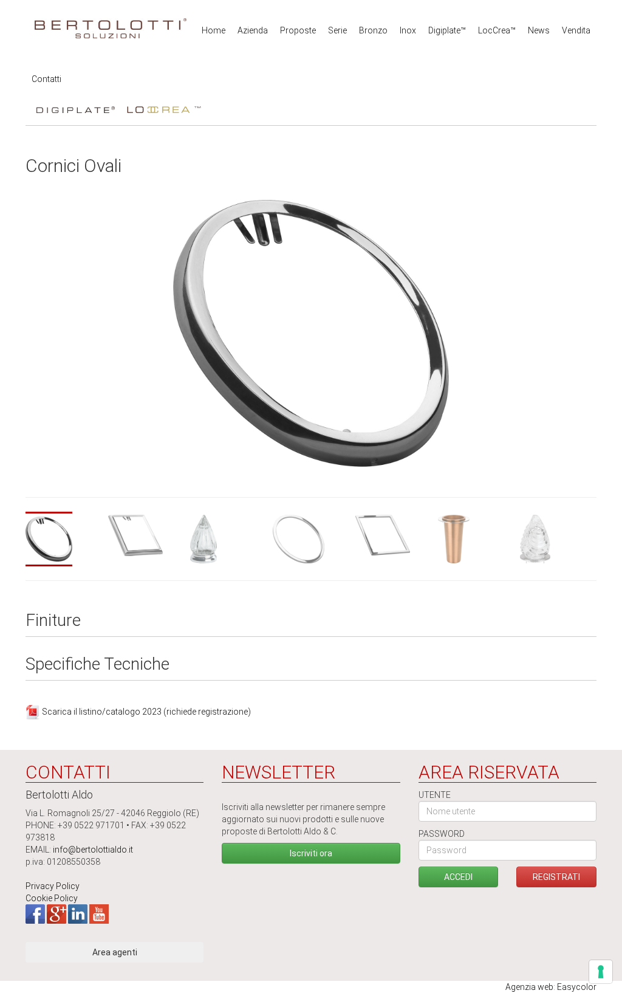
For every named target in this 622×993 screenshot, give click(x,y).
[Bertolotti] (111, 24)
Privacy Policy (53, 886)
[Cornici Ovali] (64, 539)
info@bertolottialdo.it (93, 849)
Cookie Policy (52, 898)
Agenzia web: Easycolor (550, 987)
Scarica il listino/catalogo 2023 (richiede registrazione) (146, 711)
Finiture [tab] (53, 620)
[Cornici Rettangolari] (146, 535)
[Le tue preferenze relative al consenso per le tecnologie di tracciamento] (600, 971)
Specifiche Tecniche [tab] (97, 664)
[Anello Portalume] (558, 539)
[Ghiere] (228, 539)
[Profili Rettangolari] (393, 535)
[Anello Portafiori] (476, 539)
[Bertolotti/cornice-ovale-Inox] (311, 332)
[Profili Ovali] (311, 539)
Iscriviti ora (311, 853)
